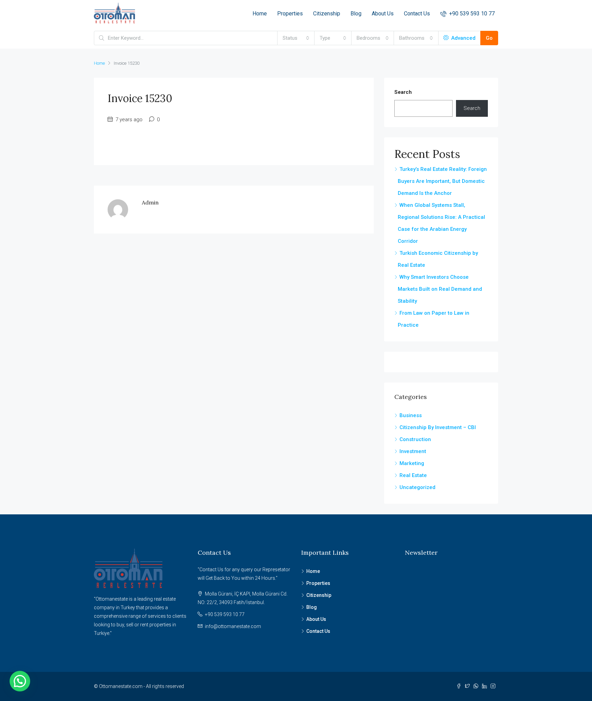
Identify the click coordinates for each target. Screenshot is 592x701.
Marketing (411, 463)
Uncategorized (417, 487)
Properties (290, 13)
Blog (355, 13)
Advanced (463, 38)
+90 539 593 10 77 (471, 13)
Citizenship (326, 13)
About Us (383, 13)
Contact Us (417, 13)
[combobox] (296, 38)
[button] (20, 681)
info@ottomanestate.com (233, 626)
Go (489, 38)
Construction (415, 439)
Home (259, 13)
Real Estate (413, 475)
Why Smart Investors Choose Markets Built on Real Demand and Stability (440, 289)
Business (410, 415)
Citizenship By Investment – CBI (437, 427)
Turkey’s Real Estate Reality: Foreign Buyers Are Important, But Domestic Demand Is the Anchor (442, 181)
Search (403, 92)
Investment (412, 451)
